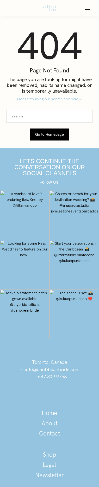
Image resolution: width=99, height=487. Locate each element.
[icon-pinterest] (33, 393)
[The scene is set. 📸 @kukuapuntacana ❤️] (74, 314)
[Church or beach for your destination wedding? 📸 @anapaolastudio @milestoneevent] (74, 215)
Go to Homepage (49, 134)
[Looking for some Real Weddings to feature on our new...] (25, 265)
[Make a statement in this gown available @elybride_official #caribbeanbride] (25, 314)
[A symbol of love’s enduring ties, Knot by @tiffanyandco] (25, 215)
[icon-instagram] (49, 393)
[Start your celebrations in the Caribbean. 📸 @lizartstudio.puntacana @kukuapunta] (74, 265)
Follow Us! (49, 182)
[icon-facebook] (65, 393)
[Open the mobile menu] (87, 8)
